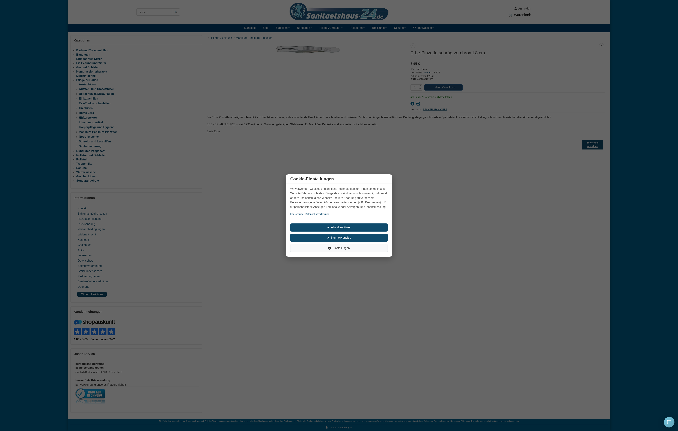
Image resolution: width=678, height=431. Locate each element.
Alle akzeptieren (341, 227)
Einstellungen (341, 248)
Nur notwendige (341, 237)
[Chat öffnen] (669, 422)
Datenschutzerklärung (317, 213)
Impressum (296, 213)
